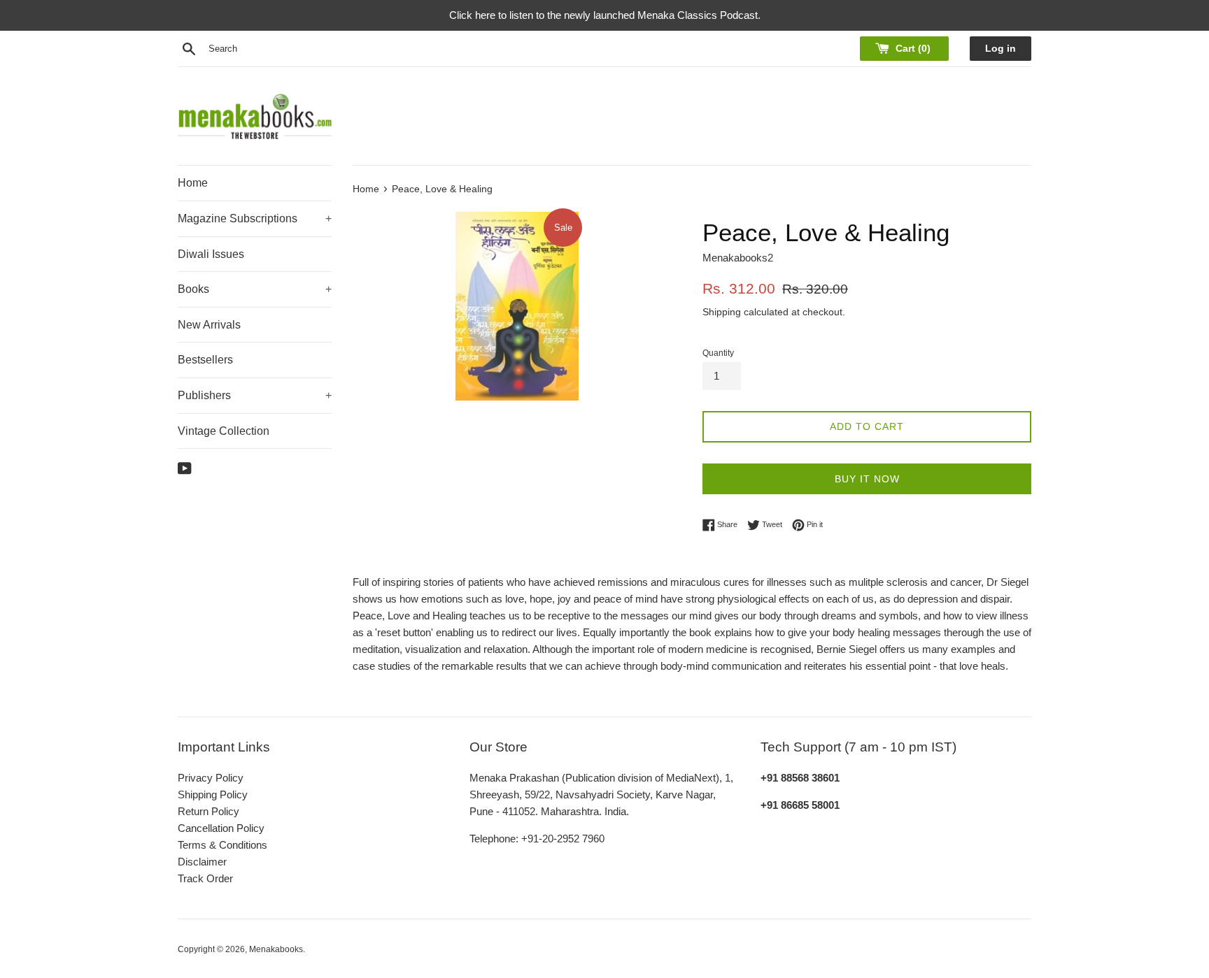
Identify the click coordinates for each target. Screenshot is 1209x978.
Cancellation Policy (221, 828)
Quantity (718, 353)
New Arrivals (209, 325)
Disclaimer (202, 862)
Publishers (255, 395)
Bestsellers (205, 360)
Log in (1000, 48)
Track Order (205, 878)
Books (255, 289)
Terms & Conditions (222, 845)
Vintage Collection (223, 431)
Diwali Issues (211, 254)
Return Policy (208, 811)
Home (193, 183)
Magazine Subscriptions (255, 218)
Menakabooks (276, 949)
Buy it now (867, 478)
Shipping (721, 311)
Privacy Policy (210, 778)
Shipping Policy (213, 794)
